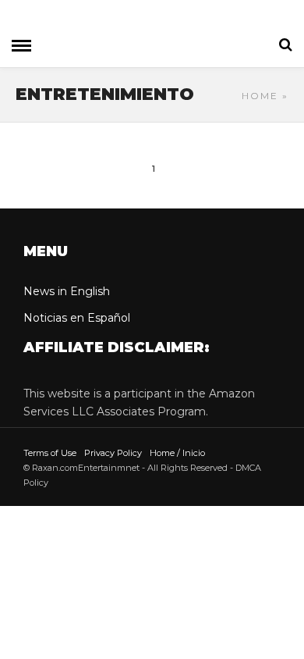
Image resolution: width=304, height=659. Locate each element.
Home (260, 96)
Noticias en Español (76, 318)
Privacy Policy (113, 452)
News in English (66, 291)
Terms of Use (49, 452)
